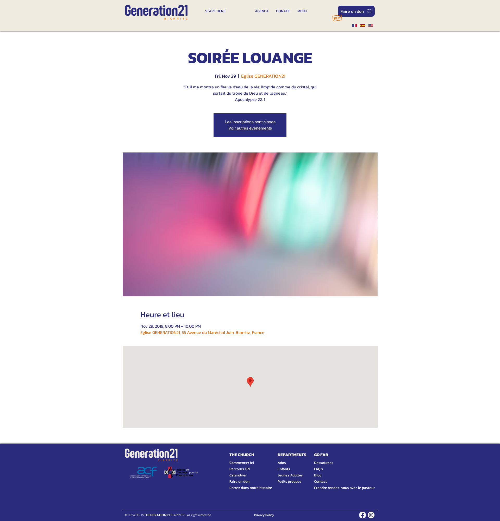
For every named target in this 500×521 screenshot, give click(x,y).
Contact (320, 481)
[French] (354, 25)
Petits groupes (290, 481)
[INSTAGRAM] (371, 515)
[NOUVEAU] (337, 18)
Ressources (323, 462)
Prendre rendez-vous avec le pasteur (338, 488)
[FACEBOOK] (362, 515)
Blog (318, 475)
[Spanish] (362, 25)
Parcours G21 (239, 469)
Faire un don (239, 481)
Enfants (284, 469)
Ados (282, 462)
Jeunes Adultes (290, 475)
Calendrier (238, 475)
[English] (371, 25)
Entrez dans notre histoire (244, 488)
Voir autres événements (250, 128)
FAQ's (318, 469)
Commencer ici (241, 462)
